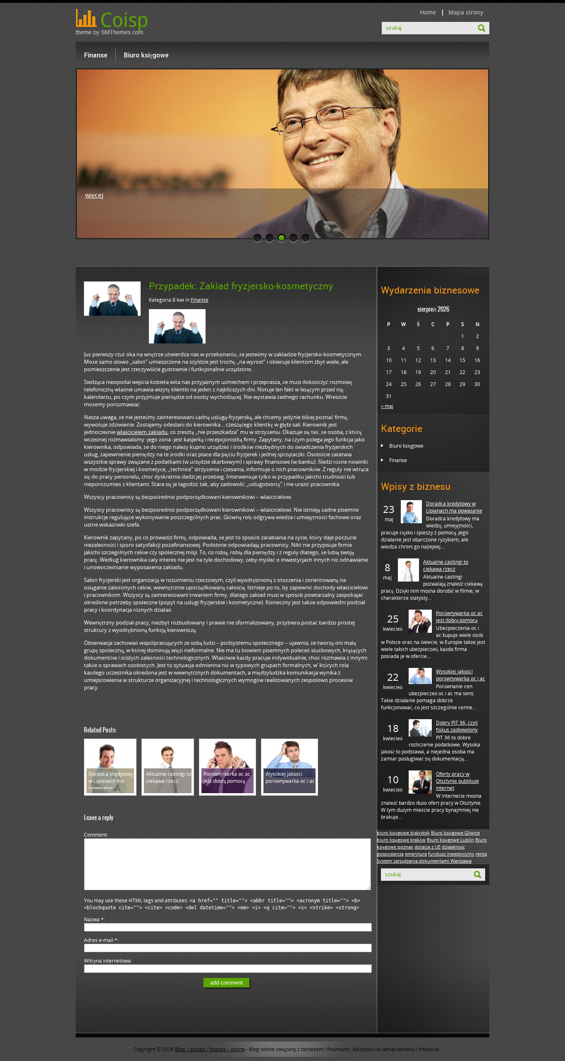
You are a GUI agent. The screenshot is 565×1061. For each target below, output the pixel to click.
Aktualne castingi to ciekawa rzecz (445, 565)
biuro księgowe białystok (403, 833)
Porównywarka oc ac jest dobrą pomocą (459, 617)
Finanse (95, 55)
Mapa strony (465, 12)
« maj (387, 406)
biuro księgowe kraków (401, 840)
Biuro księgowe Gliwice (455, 833)
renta (481, 854)
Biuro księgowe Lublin (450, 840)
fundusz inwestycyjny (451, 854)
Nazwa (94, 919)
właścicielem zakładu (142, 432)
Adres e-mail (100, 940)
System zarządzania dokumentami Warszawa (424, 861)
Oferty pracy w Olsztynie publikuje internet (457, 781)
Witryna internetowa (107, 960)
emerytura (416, 854)
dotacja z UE (427, 847)
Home (428, 12)
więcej (94, 195)
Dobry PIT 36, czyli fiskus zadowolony (457, 726)
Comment (95, 834)
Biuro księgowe (146, 55)
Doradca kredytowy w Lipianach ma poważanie (454, 507)
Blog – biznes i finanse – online (210, 1049)
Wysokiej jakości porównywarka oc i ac (460, 675)
